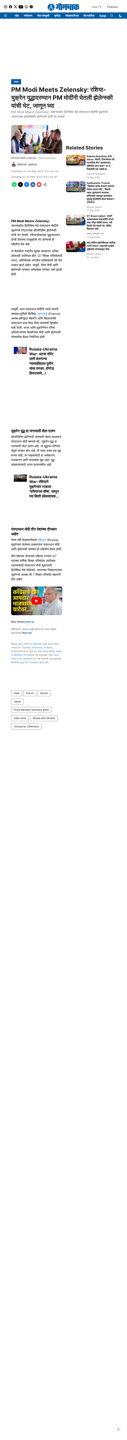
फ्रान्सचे (42, 314)
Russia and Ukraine (44, 718)
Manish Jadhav (27, 164)
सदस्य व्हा (29, 622)
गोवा (17, 15)
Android (34, 662)
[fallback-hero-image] (75, 160)
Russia (44, 693)
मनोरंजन (28, 15)
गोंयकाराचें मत (72, 15)
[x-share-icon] (20, 186)
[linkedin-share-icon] (32, 186)
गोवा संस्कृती (43, 15)
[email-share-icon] (39, 186)
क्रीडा (57, 15)
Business (37, 647)
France (30, 693)
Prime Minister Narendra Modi (31, 709)
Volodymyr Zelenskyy (26, 726)
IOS (46, 662)
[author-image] (13, 164)
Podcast (112, 6)
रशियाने (42, 540)
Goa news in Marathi (30, 643)
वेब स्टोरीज (89, 15)
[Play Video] (36, 601)
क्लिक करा (27, 632)
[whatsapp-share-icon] (14, 186)
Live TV (96, 6)
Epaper (104, 15)
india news (20, 718)
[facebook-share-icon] (26, 186)
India (16, 693)
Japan (17, 701)
